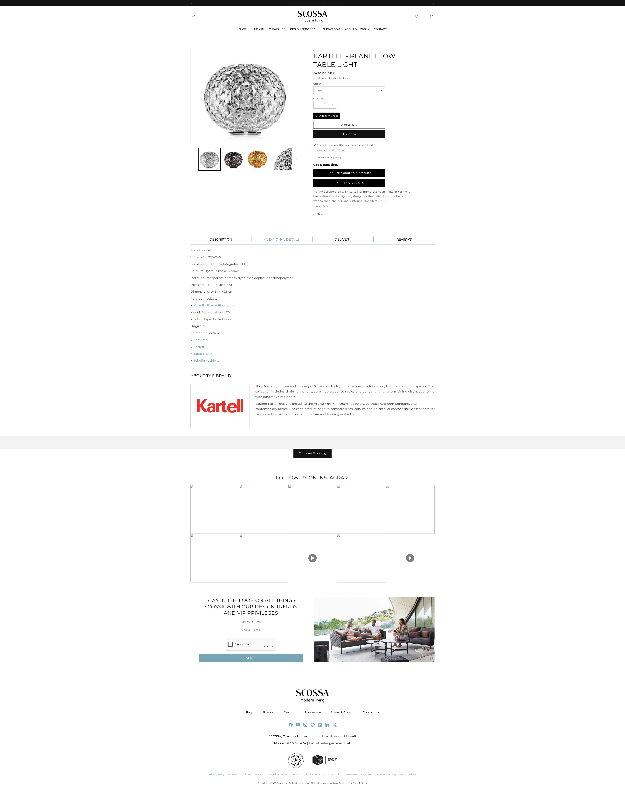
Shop (249, 712)
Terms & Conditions (239, 774)
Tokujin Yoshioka (207, 360)
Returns (296, 774)
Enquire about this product (349, 173)
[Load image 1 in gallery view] (209, 159)
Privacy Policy (216, 774)
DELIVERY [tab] (342, 239)
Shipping (318, 78)
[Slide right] (296, 159)
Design (289, 712)
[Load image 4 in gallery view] (281, 159)
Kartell (199, 347)
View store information (331, 150)
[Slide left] (194, 159)
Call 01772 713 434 (349, 183)
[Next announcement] (433, 3)
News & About (342, 712)
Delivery (258, 774)
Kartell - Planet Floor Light (214, 305)
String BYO (367, 774)
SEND (251, 658)
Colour (317, 83)
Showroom (312, 712)
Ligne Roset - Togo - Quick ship (323, 774)
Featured (201, 340)
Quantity (318, 98)
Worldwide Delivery (277, 774)
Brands (268, 712)
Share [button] (320, 214)
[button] (194, 16)
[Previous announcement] (191, 3)
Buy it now (349, 133)
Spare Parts (350, 774)
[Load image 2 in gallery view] (233, 159)
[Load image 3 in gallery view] (257, 159)
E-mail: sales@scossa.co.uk (330, 743)
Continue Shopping (312, 453)
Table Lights (203, 354)
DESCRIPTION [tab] (220, 239)
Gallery (412, 774)
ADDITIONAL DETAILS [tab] (282, 239)
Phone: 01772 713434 (290, 743)
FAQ (402, 774)
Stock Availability (386, 774)
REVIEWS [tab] (404, 239)
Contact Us (371, 712)
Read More (320, 205)
